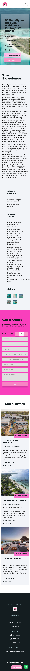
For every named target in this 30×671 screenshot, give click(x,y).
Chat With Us (17, 667)
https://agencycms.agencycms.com (18, 279)
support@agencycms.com (15, 651)
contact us (15, 626)
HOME (15, 619)
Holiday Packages (15, 622)
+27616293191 (15, 655)
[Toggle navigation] (25, 4)
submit (15, 384)
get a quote (12, 60)
